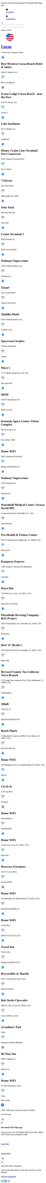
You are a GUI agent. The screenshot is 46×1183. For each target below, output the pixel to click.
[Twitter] (5, 1182)
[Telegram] (8, 1182)
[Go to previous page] (2, 23)
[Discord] (2, 1182)
